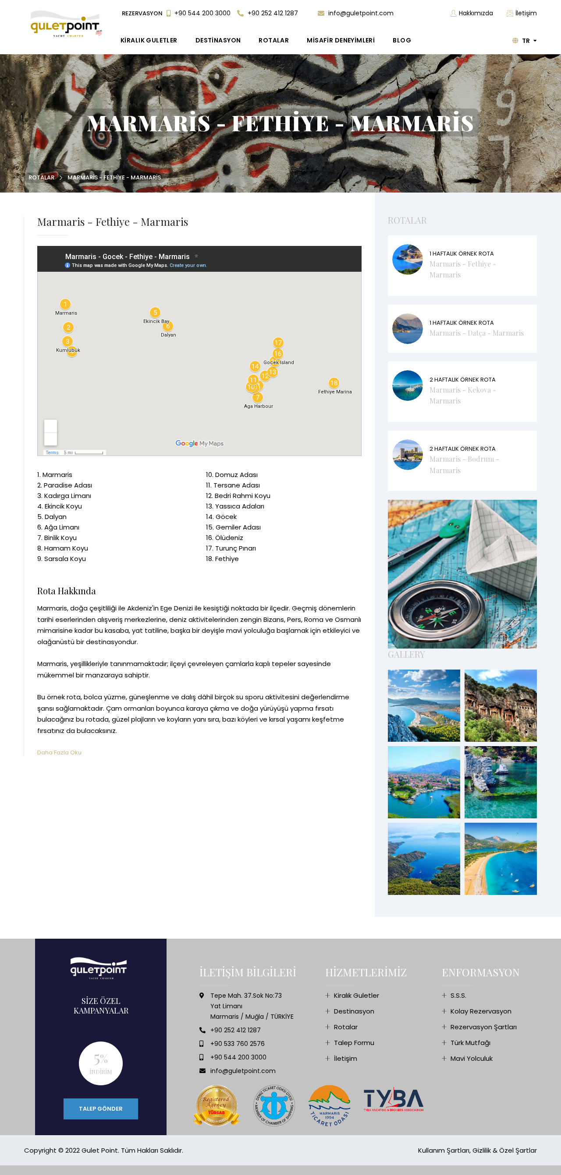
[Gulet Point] (68, 23)
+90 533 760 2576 (237, 1043)
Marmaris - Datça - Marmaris (477, 332)
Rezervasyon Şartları (484, 1026)
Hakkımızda (476, 13)
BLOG (402, 40)
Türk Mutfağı (470, 1042)
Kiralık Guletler (356, 995)
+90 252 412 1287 (272, 13)
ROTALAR (274, 40)
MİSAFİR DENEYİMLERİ (341, 40)
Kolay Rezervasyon (481, 1011)
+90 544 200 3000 (202, 13)
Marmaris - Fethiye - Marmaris (114, 177)
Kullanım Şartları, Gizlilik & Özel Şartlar (477, 1150)
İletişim (526, 13)
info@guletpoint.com (360, 13)
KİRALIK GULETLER (149, 40)
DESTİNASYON (218, 40)
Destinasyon (354, 1011)
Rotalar (41, 177)
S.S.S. (458, 995)
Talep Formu (354, 1042)
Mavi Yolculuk (472, 1058)
